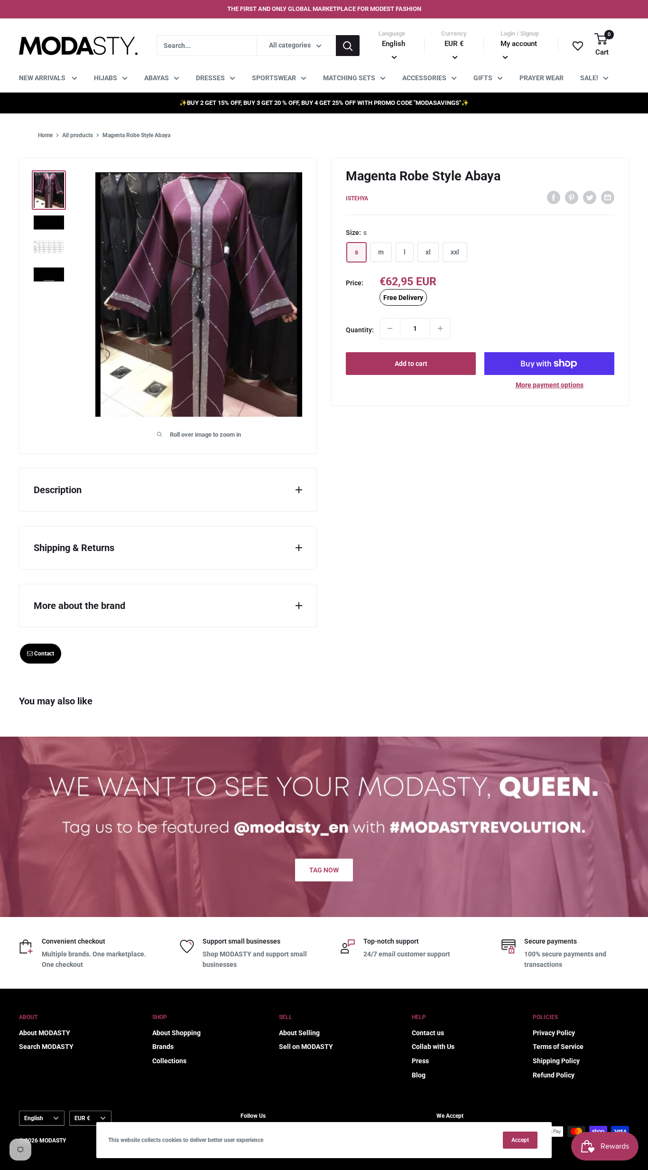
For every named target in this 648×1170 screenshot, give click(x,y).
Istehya (357, 198)
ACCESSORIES (424, 78)
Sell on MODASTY (306, 1046)
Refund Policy (553, 1075)
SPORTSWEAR (274, 78)
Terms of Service (558, 1046)
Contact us (428, 1033)
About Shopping (176, 1033)
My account (518, 43)
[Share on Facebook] (553, 197)
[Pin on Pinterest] (571, 197)
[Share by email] (607, 197)
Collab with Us (433, 1046)
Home (45, 135)
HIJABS (105, 78)
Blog (419, 1075)
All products (77, 135)
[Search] (348, 45)
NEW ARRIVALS (43, 78)
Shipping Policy (556, 1061)
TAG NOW (324, 870)
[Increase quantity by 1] (440, 328)
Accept (520, 1140)
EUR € (82, 1118)
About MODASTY (44, 1033)
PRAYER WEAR (541, 78)
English (33, 1118)
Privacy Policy (554, 1033)
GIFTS (482, 78)
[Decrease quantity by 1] (390, 328)
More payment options (549, 385)
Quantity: (360, 330)
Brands (163, 1046)
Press (420, 1061)
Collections (169, 1061)
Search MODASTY (46, 1046)
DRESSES (210, 78)
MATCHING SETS (349, 78)
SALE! (589, 78)
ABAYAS (156, 78)
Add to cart (411, 363)
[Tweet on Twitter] (589, 197)
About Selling (299, 1033)
